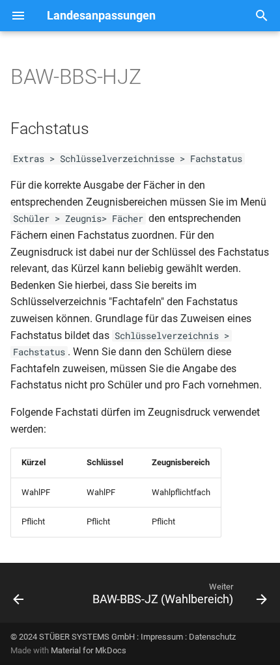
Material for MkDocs (88, 650)
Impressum (162, 637)
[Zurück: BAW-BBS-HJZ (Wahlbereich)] (19, 596)
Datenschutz (212, 637)
